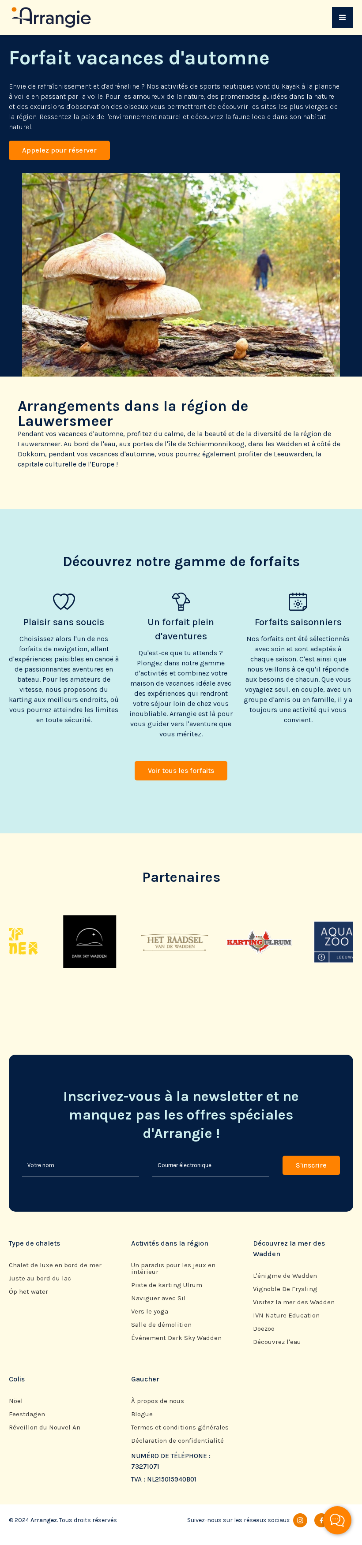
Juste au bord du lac (40, 1278)
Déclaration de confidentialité (177, 1440)
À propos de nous (157, 1401)
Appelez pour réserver (59, 150)
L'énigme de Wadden (285, 1276)
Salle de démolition (161, 1324)
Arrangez (43, 1520)
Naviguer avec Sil (158, 1298)
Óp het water (28, 1291)
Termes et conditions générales (180, 1427)
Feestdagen (27, 1414)
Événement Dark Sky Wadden (176, 1338)
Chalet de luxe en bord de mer (55, 1265)
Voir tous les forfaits (181, 770)
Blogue (142, 1414)
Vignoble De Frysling (285, 1289)
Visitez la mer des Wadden (294, 1302)
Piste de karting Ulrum (166, 1285)
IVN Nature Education (286, 1315)
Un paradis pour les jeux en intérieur (173, 1268)
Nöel (16, 1401)
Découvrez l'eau (277, 1342)
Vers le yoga (149, 1311)
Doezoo (264, 1328)
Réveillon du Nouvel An (44, 1427)
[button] (342, 17)
